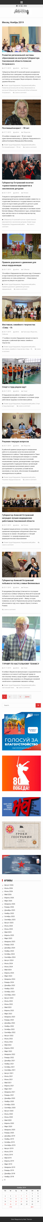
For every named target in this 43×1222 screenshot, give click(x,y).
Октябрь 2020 (9, 1105)
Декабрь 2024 (9, 948)
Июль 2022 (8, 1039)
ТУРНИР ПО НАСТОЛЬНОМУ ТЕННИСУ (20, 664)
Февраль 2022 (9, 1054)
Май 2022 (8, 1045)
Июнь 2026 (8, 891)
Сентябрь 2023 (9, 995)
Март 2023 (8, 1014)
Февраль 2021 (9, 1092)
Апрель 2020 (9, 1123)
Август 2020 (8, 1111)
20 (16, 1201)
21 (21, 1201)
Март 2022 (8, 1051)
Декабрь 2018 (9, 1173)
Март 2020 (8, 1126)
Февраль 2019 (9, 1167)
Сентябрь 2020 (9, 1108)
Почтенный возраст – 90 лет (15, 128)
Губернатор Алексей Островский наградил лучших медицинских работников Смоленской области (18, 518)
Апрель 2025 (9, 935)
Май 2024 (8, 970)
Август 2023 (8, 998)
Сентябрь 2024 (9, 957)
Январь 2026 (9, 907)
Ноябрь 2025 (9, 913)
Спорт (25, 391)
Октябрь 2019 (9, 1142)
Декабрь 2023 (9, 985)
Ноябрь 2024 (9, 951)
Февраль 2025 (9, 941)
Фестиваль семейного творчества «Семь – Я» (17, 349)
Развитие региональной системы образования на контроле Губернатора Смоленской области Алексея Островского (19, 90)
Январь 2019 (9, 1170)
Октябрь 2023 (9, 992)
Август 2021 (8, 1073)
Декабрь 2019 (9, 1136)
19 (10, 1201)
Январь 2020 (9, 1133)
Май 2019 (8, 1158)
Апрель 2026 (9, 898)
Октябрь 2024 (9, 954)
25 (5, 1204)
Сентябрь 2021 (9, 1070)
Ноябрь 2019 (9, 1139)
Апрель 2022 (9, 1048)
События (26, 269)
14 (21, 1198)
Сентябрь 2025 (9, 920)
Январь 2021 (9, 1095)
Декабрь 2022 (9, 1023)
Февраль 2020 (9, 1130)
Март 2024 (8, 976)
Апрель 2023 (9, 1010)
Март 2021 (8, 1089)
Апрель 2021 (9, 1086)
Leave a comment (20, 92)
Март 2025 (8, 938)
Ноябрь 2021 (9, 1064)
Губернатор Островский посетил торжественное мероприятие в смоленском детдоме (17, 185)
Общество (27, 132)
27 (16, 1204)
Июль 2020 (8, 1114)
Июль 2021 (8, 1076)
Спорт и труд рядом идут (14, 387)
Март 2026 (8, 901)
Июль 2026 (8, 888)
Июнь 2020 (8, 1117)
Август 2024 (8, 960)
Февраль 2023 (9, 1017)
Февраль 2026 (9, 904)
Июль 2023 (8, 1001)
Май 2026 (8, 894)
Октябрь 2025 (9, 916)
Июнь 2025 (8, 929)
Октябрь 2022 (9, 1029)
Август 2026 (8, 885)
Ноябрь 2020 (9, 1101)
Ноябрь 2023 (9, 989)
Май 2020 (8, 1120)
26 (10, 1204)
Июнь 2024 (8, 967)
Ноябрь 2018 (9, 1177)
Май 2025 (8, 932)
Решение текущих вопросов (15, 441)
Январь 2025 (9, 945)
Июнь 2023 (8, 1004)
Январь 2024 (9, 982)
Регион (26, 68)
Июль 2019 (8, 1152)
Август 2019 (8, 1148)
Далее (27, 697)
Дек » (32, 1207)
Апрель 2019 (9, 1161)
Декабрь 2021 (9, 1061)
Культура (27, 332)
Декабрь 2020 (9, 1098)
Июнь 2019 (8, 1155)
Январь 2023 (9, 1020)
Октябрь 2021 (9, 1067)
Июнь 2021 (8, 1079)
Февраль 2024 (9, 979)
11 (5, 1198)
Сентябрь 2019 (9, 1145)
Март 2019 (8, 1164)
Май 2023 (8, 1007)
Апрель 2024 (9, 973)
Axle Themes (27, 1219)
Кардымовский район (28, 85)
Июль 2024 (8, 963)
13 (16, 1198)
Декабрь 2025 (9, 910)
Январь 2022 (9, 1057)
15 (26, 1198)
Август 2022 (8, 1036)
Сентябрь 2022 (9, 1032)
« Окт (10, 1207)
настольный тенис (8, 687)
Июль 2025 (8, 926)
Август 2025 (8, 923)
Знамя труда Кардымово (12, 85)
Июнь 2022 (8, 1042)
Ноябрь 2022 (9, 1026)
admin (17, 68)
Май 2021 (8, 1083)
